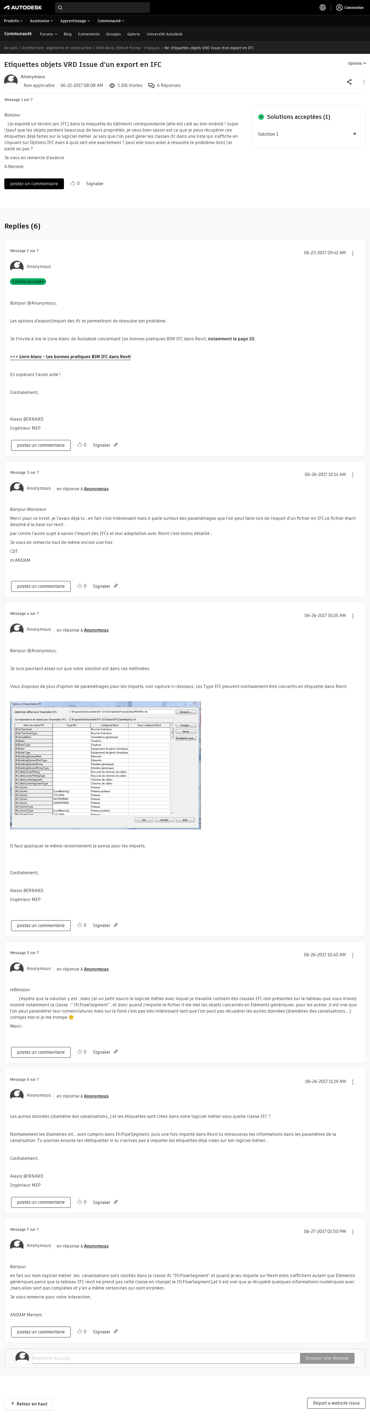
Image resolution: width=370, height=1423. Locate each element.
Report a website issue (336, 1403)
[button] (363, 82)
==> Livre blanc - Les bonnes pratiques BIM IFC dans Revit (70, 357)
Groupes (113, 34)
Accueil (10, 48)
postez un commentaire (34, 184)
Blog (68, 34)
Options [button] (355, 63)
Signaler (94, 184)
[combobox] (102, 7)
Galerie (133, 34)
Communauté (18, 34)
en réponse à (83, 489)
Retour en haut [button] (32, 1404)
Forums (46, 34)
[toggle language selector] (323, 7)
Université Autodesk (164, 34)
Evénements (89, 34)
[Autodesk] (23, 7)
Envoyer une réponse (327, 1358)
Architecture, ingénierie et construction (57, 48)
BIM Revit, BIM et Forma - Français (128, 48)
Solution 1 (268, 134)
